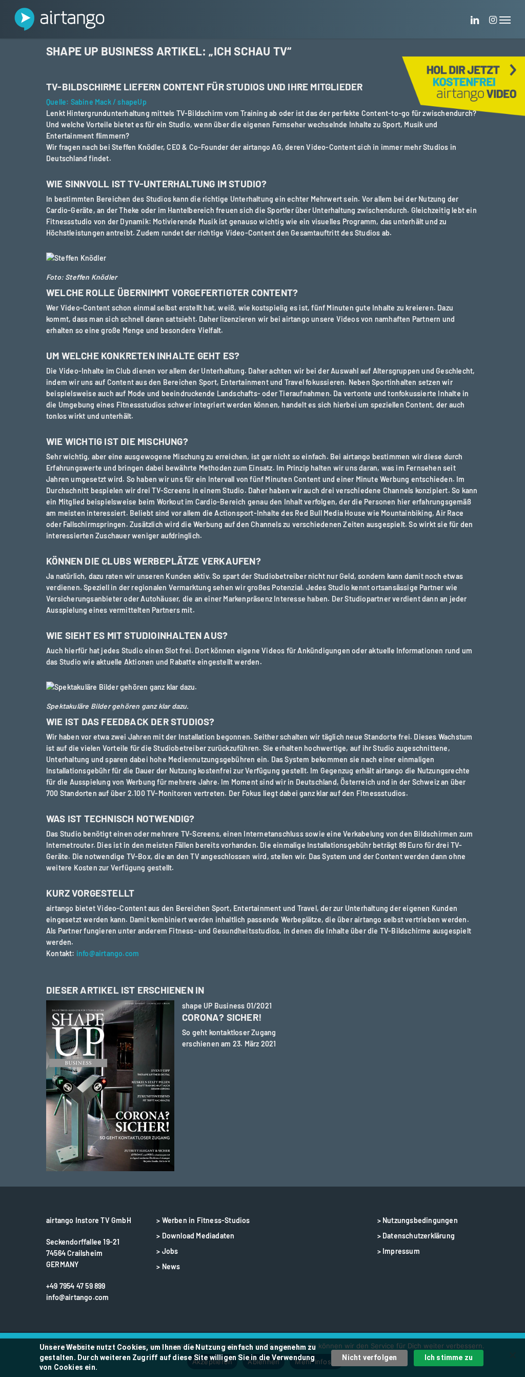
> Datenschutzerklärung (416, 1235)
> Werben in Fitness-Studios (203, 1220)
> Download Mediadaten (195, 1235)
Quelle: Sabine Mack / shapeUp (96, 102)
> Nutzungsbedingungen (417, 1220)
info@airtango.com (107, 953)
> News (168, 1266)
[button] (505, 19)
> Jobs (167, 1251)
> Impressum (398, 1251)
